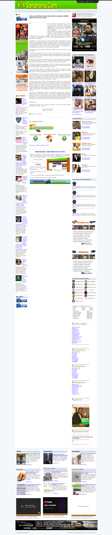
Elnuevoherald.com (76, 386)
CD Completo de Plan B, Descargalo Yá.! (90, 69)
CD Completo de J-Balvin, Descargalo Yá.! (78, 69)
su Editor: (89, 532)
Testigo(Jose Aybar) (76, 337)
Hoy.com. (74, 355)
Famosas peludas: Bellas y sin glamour (24, 262)
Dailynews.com (75, 394)
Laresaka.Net (75, 330)
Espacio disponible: (76, 186)
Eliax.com (74, 343)
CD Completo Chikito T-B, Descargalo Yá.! (91, 98)
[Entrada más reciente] (35, 142)
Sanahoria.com (91, 13)
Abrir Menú (91, 1)
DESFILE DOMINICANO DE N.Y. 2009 (81, 236)
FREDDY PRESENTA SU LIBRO (80, 238)
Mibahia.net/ (75, 328)
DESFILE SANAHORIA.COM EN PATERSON (83, 231)
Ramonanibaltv (75, 338)
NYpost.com (75, 391)
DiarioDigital (75, 361)
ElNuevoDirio (75, 359)
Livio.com (74, 340)
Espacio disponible (76, 204)
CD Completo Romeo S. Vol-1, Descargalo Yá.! (78, 83)
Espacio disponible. (76, 195)
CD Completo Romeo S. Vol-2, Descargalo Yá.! (90, 83)
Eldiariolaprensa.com (77, 385)
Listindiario (74, 354)
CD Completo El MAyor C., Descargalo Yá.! (90, 112)
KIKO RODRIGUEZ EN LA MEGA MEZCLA (83, 240)
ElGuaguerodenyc (76, 334)
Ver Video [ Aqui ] (86, 126)
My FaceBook (85, 10)
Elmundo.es (75, 390)
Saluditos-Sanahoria (32, 516)
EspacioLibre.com (76, 213)
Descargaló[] (86, 127)
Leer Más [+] (29, 464)
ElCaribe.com (75, 358)
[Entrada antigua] (64, 142)
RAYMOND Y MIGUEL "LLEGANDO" (81, 235)
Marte (94, 532)
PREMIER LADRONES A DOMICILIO (81, 241)
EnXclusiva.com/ (76, 327)
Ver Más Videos (20, 516)
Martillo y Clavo (75, 332)
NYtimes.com (75, 392)
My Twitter (93, 10)
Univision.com (75, 384)
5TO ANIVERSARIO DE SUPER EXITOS (82, 233)
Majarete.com (75, 329)
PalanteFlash (75, 335)
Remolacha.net (75, 333)
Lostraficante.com (76, 339)
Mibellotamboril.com (77, 341)
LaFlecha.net (75, 388)
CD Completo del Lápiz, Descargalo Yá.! (77, 112)
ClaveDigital (75, 360)
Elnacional (74, 353)
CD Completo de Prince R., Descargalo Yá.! (77, 98)
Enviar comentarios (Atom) (42, 145)
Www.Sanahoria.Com (25, 532)
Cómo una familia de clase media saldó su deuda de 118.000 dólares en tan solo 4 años (48, 16)
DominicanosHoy (76, 351)
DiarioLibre (74, 356)
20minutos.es (75, 389)
